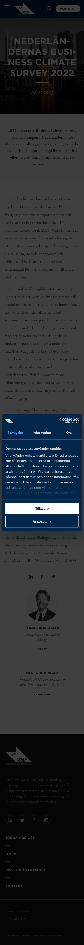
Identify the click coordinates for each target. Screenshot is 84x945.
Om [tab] (69, 433)
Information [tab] (42, 433)
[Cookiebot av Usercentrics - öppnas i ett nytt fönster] (60, 420)
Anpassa (39, 522)
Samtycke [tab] (15, 433)
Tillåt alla (42, 508)
